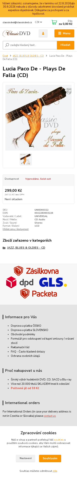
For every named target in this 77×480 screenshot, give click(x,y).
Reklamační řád (20, 347)
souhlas (59, 439)
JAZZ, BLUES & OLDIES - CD (28, 55)
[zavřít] (72, 4)
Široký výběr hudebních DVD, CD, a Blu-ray (41, 379)
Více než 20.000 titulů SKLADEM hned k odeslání (40, 384)
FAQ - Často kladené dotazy (28, 352)
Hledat (65, 45)
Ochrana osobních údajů (25, 356)
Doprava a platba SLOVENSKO (29, 330)
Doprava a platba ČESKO (26, 326)
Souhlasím (50, 458)
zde (55, 471)
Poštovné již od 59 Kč (25, 388)
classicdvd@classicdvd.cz (17, 22)
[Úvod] (17, 33)
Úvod (5, 55)
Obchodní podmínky (23, 334)
